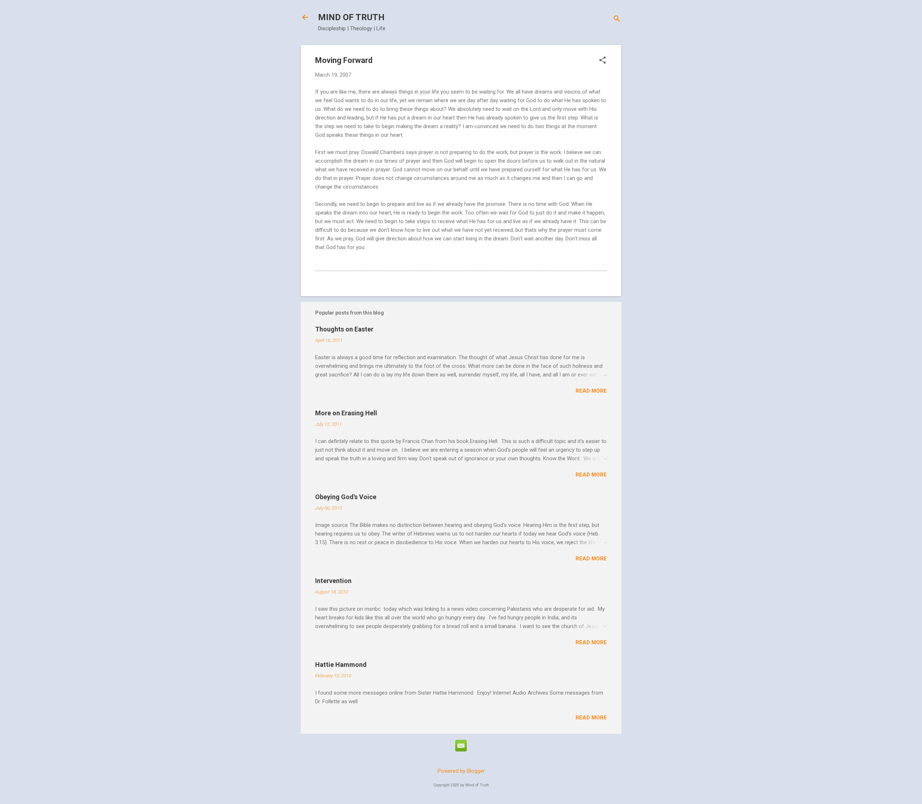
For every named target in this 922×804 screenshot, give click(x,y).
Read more (591, 391)
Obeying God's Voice (345, 497)
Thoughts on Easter (344, 329)
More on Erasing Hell (346, 413)
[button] (602, 61)
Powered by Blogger (461, 771)
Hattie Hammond (341, 664)
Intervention (333, 580)
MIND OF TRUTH (351, 17)
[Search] (617, 20)
